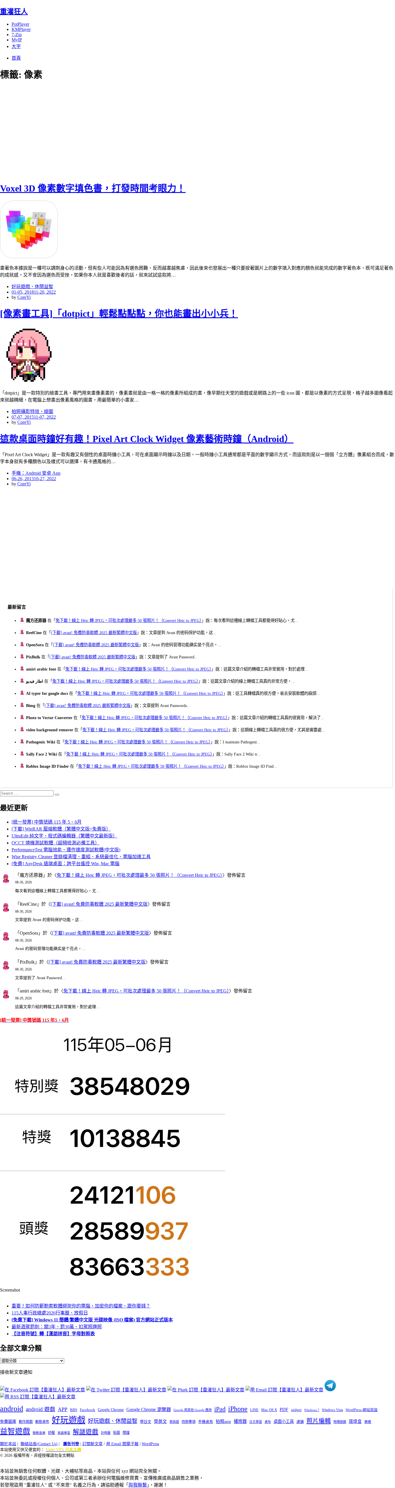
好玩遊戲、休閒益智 (32, 286)
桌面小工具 (284, 1421)
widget (296, 1410)
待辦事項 (188, 1422)
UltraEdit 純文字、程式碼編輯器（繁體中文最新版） (64, 835)
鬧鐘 (126, 1433)
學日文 (145, 1421)
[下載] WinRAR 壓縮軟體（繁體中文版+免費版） (61, 828)
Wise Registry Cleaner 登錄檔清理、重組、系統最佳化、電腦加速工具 (81, 856)
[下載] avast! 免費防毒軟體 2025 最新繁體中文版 (94, 632)
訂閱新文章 (92, 1444)
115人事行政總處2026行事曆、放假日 (50, 1312)
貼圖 (116, 1433)
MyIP (17, 39)
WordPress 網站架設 (362, 1410)
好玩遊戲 (68, 1420)
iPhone (238, 1409)
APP (62, 1409)
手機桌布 (205, 1422)
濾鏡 (300, 1422)
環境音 (355, 1421)
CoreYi (24, 297)
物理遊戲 (339, 1421)
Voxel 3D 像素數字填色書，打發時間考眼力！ (93, 188)
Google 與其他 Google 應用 (192, 1410)
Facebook (87, 1410)
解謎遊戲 (85, 1431)
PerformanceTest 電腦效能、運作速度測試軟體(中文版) (66, 849)
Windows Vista (332, 1410)
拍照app (223, 1421)
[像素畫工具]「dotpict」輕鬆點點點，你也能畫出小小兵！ (119, 313)
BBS (73, 1410)
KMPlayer (21, 29)
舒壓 (51, 1433)
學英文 (160, 1421)
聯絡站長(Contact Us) (39, 1444)
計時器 (105, 1432)
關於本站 (8, 1444)
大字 (16, 46)
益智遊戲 (15, 1431)
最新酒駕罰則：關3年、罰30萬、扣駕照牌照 (57, 1326)
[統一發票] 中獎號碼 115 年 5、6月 (47, 821)
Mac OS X (269, 1410)
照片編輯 (319, 1421)
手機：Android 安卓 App (36, 473)
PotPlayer (20, 24)
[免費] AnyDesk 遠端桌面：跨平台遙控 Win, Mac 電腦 (65, 863)
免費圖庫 (8, 1421)
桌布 (268, 1421)
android (11, 1408)
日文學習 (255, 1421)
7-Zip (17, 34)
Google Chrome (111, 1409)
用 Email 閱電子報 (122, 1444)
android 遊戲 (40, 1409)
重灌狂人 (14, 11)
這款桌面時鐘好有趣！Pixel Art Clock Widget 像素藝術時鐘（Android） (147, 439)
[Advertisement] (104, 130)
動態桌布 (42, 1422)
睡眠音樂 (39, 1432)
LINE (254, 1410)
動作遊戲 (26, 1422)
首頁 (16, 58)
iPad (220, 1409)
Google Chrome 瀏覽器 (148, 1409)
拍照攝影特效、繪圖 (32, 411)
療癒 (367, 1422)
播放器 (240, 1421)
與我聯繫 (137, 1485)
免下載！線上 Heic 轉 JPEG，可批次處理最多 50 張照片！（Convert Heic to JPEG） (129, 620)
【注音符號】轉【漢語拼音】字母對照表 (53, 1333)
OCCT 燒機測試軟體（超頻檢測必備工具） (55, 842)
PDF (284, 1409)
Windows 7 (311, 1410)
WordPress (150, 1444)
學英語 (174, 1421)
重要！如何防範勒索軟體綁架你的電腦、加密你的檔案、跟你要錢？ (81, 1305)
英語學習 (64, 1432)
